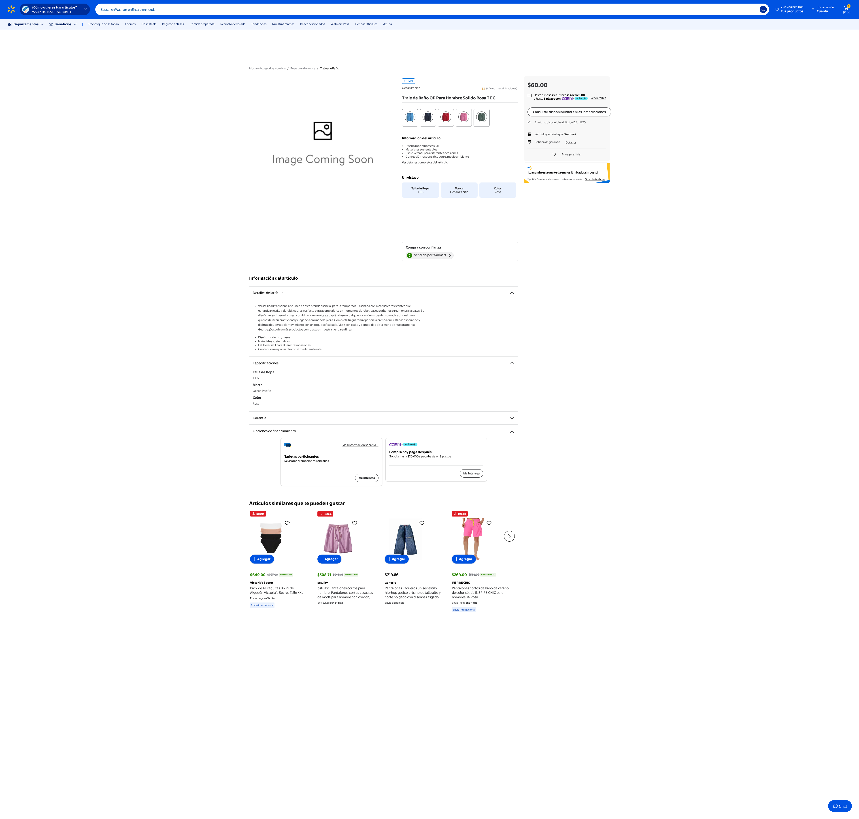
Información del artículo (273, 278)
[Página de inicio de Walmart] (11, 9)
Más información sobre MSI (360, 445)
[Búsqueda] (763, 9)
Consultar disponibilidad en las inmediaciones (569, 112)
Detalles (571, 142)
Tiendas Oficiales (366, 24)
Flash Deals (148, 24)
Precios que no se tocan (103, 24)
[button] (790, 9)
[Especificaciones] (512, 363)
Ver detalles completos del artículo (425, 162)
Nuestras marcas (283, 24)
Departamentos (25, 24)
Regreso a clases (173, 24)
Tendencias (258, 24)
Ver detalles (598, 98)
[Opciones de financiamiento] (512, 430)
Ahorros (130, 24)
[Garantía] (512, 418)
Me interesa (367, 478)
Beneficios (63, 24)
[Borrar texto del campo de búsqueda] (753, 9)
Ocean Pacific (411, 88)
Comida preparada (202, 24)
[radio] (410, 118)
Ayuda (387, 24)
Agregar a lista (570, 154)
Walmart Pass (340, 24)
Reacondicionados (312, 24)
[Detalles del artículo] (512, 292)
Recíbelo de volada (232, 24)
